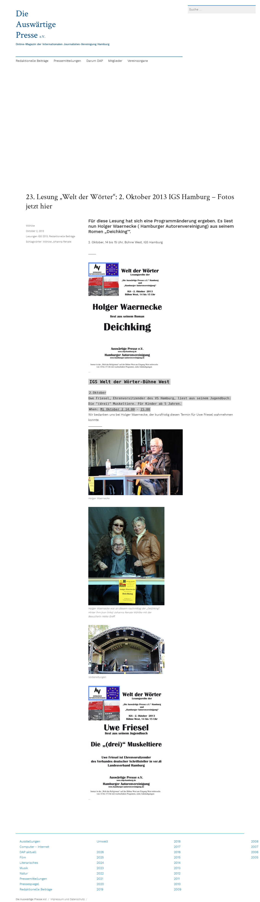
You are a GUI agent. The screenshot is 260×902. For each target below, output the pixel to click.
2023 (100, 868)
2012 (177, 874)
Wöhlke (30, 225)
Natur (24, 874)
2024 (100, 863)
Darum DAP (94, 61)
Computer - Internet (34, 847)
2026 (100, 852)
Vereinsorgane (138, 61)
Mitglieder (115, 61)
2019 (100, 890)
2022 (100, 874)
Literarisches (29, 863)
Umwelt (102, 842)
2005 (254, 858)
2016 (177, 852)
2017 (177, 847)
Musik (24, 868)
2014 (177, 863)
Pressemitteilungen (67, 61)
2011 (177, 879)
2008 (254, 842)
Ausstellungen (30, 842)
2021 (100, 879)
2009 (177, 890)
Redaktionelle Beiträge (32, 61)
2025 (100, 858)
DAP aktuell (28, 852)
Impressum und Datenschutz (68, 899)
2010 (177, 884)
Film (23, 858)
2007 (254, 847)
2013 (177, 868)
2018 (177, 842)
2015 (177, 858)
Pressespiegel (29, 884)
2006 (254, 852)
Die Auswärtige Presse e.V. (31, 899)
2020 (100, 884)
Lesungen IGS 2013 (37, 236)
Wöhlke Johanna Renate (57, 241)
